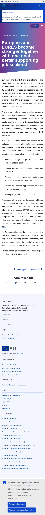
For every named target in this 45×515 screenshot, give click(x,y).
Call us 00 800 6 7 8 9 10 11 (11, 365)
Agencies (5, 472)
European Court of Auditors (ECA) (13, 438)
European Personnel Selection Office (14, 465)
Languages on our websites (11, 395)
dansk (40, 7)
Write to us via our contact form (12, 371)
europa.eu (19, 354)
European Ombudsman (9, 455)
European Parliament (9, 418)
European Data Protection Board (12, 462)
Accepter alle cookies (17, 504)
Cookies (4, 405)
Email (38, 283)
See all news (35, 270)
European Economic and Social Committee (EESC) (18, 445)
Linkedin (29, 283)
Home (4, 13)
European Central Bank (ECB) (12, 435)
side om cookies (26, 486)
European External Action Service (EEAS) (15, 442)
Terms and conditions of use (11, 335)
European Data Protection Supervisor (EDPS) (17, 458)
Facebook (9, 283)
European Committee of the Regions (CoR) (16, 448)
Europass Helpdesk (8, 325)
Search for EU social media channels (14, 385)
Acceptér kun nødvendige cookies (21, 510)
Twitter (19, 283)
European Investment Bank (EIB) (12, 452)
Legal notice (6, 402)
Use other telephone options (11, 368)
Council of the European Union (12, 425)
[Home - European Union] (20, 7)
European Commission (9, 428)
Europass (7, 301)
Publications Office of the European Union (15, 468)
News (11, 13)
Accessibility (6, 315)
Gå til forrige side (22, 270)
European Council (8, 422)
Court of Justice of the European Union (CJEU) (17, 432)
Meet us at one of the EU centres (13, 375)
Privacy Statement (8, 338)
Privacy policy (6, 398)
